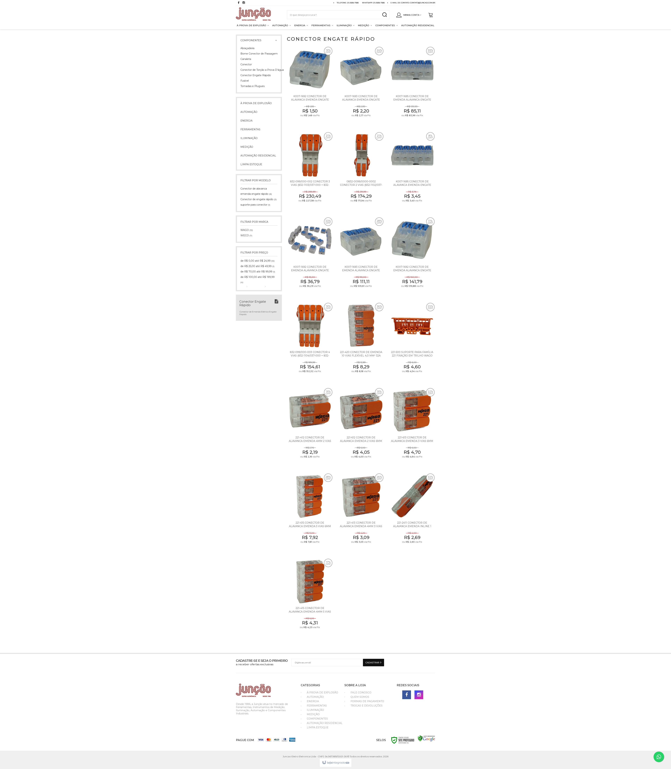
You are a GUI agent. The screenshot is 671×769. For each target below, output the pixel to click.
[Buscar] (384, 14)
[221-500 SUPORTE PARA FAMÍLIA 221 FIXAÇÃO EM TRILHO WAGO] (412, 343)
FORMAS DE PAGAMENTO (367, 701)
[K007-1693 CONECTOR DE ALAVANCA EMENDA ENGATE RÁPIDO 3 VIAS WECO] (361, 87)
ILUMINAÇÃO (315, 710)
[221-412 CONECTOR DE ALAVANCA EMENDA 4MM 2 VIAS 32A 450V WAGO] (310, 428)
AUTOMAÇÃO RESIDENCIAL (324, 723)
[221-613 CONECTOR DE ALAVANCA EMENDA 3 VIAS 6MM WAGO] (412, 428)
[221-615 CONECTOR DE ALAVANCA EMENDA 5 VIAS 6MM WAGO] (310, 513)
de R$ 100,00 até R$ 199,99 (257, 279)
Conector (246, 64)
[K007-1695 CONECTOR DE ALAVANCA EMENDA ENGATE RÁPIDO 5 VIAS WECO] (412, 172)
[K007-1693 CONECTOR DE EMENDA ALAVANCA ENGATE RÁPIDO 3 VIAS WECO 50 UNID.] (361, 257)
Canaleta (245, 59)
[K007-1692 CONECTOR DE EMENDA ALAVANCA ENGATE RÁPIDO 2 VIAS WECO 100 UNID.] (412, 257)
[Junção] (258, 14)
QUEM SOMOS (360, 696)
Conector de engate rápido (258, 199)
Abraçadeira (247, 48)
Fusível (244, 80)
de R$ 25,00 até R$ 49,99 (257, 266)
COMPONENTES (317, 718)
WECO (246, 235)
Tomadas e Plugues (252, 86)
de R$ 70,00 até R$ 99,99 (257, 271)
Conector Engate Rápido (255, 75)
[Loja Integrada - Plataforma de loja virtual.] (335, 763)
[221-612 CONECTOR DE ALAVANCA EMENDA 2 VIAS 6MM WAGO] (361, 428)
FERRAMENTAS (317, 705)
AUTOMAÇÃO (315, 696)
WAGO (246, 230)
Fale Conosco (361, 692)
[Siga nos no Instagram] (243, 3)
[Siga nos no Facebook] (238, 3)
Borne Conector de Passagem (258, 53)
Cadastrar (372, 662)
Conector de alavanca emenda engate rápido (256, 191)
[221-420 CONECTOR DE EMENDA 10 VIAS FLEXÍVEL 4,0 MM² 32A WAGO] (361, 343)
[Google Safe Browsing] (426, 738)
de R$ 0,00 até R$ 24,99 (257, 260)
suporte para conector (255, 204)
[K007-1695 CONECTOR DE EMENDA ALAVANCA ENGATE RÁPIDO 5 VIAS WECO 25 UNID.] (412, 87)
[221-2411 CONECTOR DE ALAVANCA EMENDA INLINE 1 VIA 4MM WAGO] (412, 513)
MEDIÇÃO (313, 714)
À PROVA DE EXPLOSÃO (322, 692)
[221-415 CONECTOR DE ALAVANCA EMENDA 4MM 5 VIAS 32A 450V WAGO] (310, 599)
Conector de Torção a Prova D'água (258, 69)
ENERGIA (313, 701)
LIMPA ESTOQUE (318, 727)
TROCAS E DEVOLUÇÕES (367, 705)
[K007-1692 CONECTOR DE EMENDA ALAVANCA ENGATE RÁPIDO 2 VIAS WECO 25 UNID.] (310, 257)
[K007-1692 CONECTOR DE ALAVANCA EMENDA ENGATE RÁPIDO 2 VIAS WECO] (310, 87)
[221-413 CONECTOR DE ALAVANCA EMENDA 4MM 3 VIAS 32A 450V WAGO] (361, 513)
